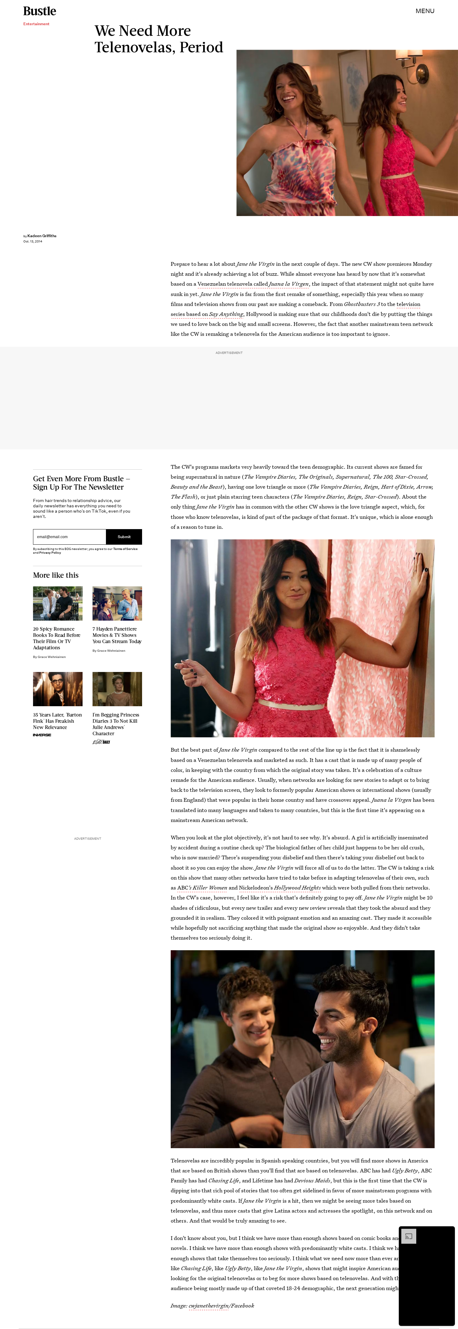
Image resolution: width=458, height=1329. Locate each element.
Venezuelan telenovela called (253, 283)
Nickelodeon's (280, 887)
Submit (124, 536)
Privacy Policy (50, 553)
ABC (202, 887)
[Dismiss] (448, 1232)
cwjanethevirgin (209, 1305)
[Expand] (406, 1232)
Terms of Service (125, 549)
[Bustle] (39, 11)
